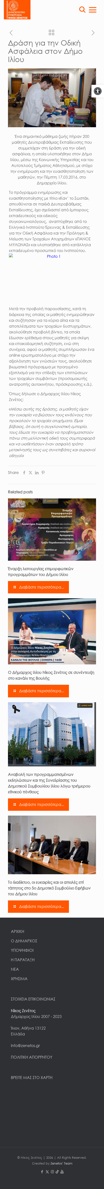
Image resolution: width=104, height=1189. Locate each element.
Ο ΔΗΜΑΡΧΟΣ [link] (24, 940)
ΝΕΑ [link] (15, 969)
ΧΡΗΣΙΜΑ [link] (19, 978)
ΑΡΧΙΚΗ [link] (17, 931)
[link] (97, 91)
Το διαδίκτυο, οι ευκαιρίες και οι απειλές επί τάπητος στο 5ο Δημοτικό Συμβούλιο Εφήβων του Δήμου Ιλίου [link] (49, 888)
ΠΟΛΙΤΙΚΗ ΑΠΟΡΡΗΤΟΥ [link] (31, 1057)
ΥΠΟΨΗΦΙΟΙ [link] (22, 950)
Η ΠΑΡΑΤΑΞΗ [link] (23, 959)
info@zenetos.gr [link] (25, 1045)
